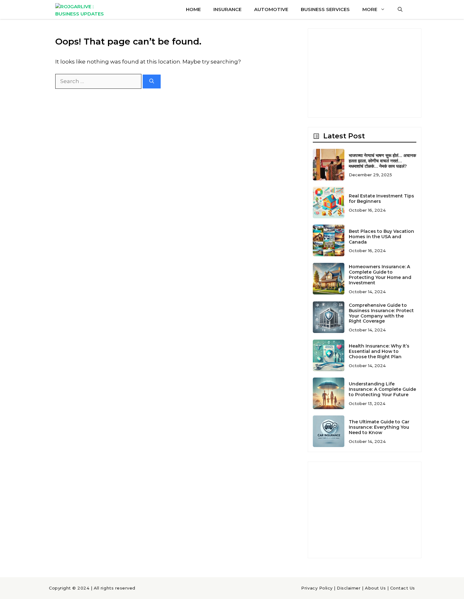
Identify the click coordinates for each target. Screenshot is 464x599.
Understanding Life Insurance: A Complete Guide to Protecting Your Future (382, 389)
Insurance (227, 9)
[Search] (152, 82)
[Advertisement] (364, 72)
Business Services (325, 9)
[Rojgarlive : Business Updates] (84, 9)
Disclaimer (348, 587)
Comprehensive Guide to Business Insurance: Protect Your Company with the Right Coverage (381, 313)
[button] (400, 9)
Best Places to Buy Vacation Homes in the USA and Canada (381, 236)
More (369, 9)
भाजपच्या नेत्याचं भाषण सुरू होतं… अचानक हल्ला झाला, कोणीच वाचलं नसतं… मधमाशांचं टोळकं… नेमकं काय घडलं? (382, 161)
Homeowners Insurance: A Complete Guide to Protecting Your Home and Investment (380, 274)
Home (193, 9)
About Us (375, 587)
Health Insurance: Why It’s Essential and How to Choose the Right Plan (379, 351)
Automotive (271, 9)
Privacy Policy (316, 587)
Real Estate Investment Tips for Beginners (381, 198)
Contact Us (402, 587)
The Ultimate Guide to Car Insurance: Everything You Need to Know (379, 427)
